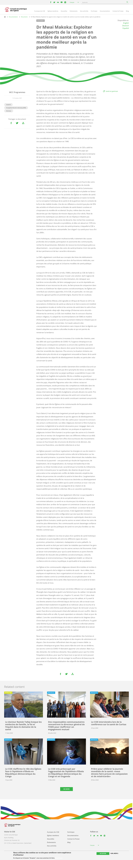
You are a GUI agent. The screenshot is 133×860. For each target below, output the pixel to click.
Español (126, 28)
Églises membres (53, 11)
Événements (73, 11)
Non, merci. (114, 853)
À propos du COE (39, 11)
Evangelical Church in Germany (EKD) (16, 107)
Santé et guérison (112, 91)
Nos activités (84, 11)
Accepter (103, 853)
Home (5, 16)
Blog (127, 11)
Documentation (105, 11)
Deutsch (125, 25)
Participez (94, 11)
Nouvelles (64, 11)
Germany (8, 111)
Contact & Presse (118, 11)
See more (66, 789)
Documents (24, 17)
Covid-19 (8, 104)
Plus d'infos (58, 858)
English (126, 23)
